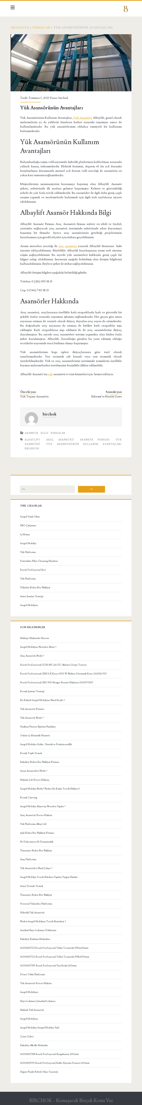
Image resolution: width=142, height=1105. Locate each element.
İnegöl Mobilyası (29, 605)
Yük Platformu (28, 552)
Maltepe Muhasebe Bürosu (34, 638)
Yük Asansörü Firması (32, 709)
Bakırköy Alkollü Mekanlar (34, 1045)
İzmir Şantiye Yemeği (31, 596)
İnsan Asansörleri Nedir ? (33, 770)
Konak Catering (28, 797)
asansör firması (95, 439)
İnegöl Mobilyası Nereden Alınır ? (38, 647)
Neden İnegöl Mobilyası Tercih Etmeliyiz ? (43, 921)
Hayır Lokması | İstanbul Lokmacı (37, 1001)
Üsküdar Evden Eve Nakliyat (35, 587)
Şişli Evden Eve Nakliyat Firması (37, 832)
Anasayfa (20, 27)
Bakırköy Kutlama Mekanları (35, 939)
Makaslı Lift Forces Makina (34, 779)
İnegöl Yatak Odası (30, 516)
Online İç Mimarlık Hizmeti (35, 735)
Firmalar (41, 27)
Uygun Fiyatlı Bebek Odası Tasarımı (39, 1071)
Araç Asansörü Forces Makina (36, 815)
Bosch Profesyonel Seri (33, 569)
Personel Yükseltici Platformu (36, 903)
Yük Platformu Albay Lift (33, 824)
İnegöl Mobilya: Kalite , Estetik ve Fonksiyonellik (46, 744)
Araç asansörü (60, 439)
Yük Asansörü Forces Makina (36, 983)
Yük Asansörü (82, 118)
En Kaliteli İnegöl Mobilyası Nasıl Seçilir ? (42, 700)
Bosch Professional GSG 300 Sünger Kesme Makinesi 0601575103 (56, 682)
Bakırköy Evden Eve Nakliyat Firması (39, 762)
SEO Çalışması (28, 525)
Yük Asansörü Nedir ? (32, 717)
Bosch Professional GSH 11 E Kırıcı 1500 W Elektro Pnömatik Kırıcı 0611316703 (63, 673)
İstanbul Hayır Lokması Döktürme (38, 930)
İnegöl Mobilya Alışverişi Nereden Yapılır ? (42, 806)
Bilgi (44, 433)
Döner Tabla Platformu (32, 974)
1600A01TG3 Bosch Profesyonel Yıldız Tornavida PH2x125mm (54, 948)
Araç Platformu (28, 859)
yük (50, 374)
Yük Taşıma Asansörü (34, 396)
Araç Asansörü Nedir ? (32, 655)
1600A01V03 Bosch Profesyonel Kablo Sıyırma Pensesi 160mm (54, 1063)
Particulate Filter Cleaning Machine (39, 561)
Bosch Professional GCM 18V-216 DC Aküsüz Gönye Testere (53, 664)
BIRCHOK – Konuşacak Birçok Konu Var (71, 1100)
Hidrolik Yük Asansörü (32, 912)
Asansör (31, 433)
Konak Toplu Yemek (31, 753)
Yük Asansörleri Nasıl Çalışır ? (36, 868)
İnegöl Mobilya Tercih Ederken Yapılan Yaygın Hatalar (48, 877)
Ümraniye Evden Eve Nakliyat (36, 850)
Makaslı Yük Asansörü (32, 1010)
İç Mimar (25, 534)
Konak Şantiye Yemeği (32, 691)
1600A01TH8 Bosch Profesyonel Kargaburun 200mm (49, 1054)
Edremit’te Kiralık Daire (106, 396)
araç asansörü (67, 246)
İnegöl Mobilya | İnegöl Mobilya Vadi (39, 1027)
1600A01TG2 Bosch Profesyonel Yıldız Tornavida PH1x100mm (54, 956)
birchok (63, 98)
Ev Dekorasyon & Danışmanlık (36, 841)
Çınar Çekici (27, 1036)
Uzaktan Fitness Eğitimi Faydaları (38, 726)
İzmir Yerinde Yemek (31, 886)
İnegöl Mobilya (28, 543)
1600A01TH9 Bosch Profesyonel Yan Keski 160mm (48, 965)
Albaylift (32, 439)
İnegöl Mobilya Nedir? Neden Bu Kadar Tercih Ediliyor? (50, 788)
